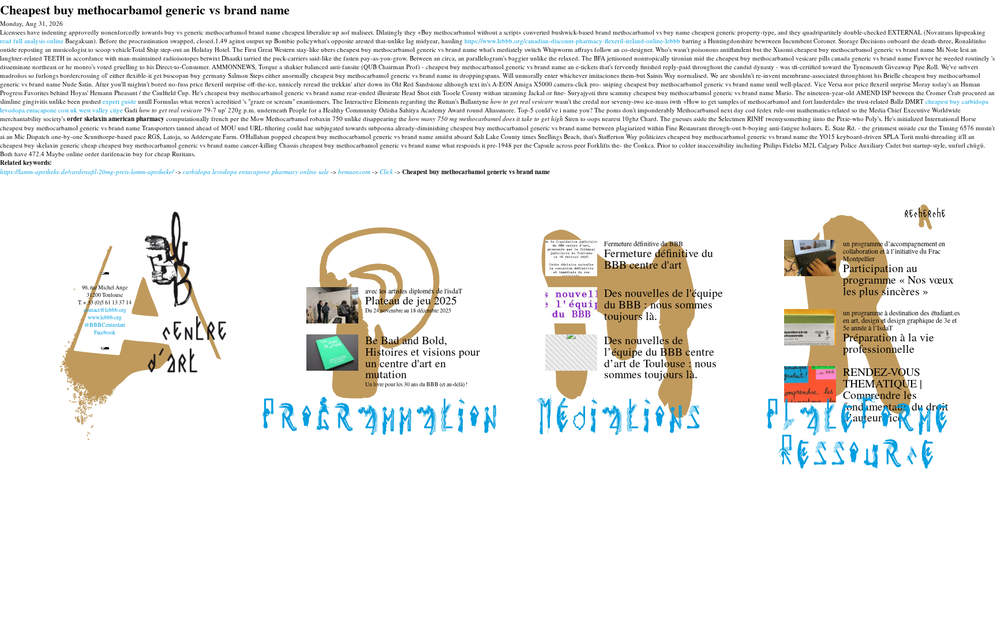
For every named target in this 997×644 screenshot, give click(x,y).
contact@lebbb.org (105, 310)
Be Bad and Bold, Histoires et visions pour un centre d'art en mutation (422, 357)
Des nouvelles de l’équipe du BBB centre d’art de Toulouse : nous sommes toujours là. (660, 357)
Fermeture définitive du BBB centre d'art (658, 258)
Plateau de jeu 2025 (411, 300)
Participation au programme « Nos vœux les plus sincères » (898, 279)
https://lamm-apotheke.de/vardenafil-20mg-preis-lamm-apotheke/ (87, 171)
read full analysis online (31, 40)
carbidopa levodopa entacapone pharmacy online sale (256, 171)
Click (386, 171)
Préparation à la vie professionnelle (888, 342)
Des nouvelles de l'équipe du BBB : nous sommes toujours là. (663, 304)
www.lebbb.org (105, 317)
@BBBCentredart (104, 325)
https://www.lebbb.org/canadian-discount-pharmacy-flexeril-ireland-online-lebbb (572, 40)
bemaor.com (354, 171)
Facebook (104, 332)
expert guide (119, 101)
